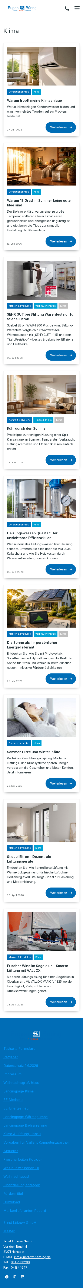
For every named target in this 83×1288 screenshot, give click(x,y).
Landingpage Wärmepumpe (25, 1117)
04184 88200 (20, 1262)
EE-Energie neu (16, 1108)
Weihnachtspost (16, 1176)
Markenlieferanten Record (24, 1210)
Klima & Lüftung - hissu (22, 1134)
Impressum (12, 1074)
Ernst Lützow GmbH (19, 1222)
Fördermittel (13, 1193)
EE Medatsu (13, 1100)
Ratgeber (10, 1057)
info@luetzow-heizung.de (32, 1257)
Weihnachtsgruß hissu (21, 1083)
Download (11, 1202)
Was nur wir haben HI (21, 1168)
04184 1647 (19, 1267)
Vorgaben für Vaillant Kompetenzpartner (36, 1142)
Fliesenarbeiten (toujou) (22, 1159)
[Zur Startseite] (25, 8)
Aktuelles (10, 1151)
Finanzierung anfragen (21, 1185)
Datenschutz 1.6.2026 (20, 1065)
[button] (77, 8)
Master (9, 1231)
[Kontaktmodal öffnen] (67, 8)
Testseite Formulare (19, 1048)
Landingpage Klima (18, 1091)
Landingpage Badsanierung (25, 1125)
